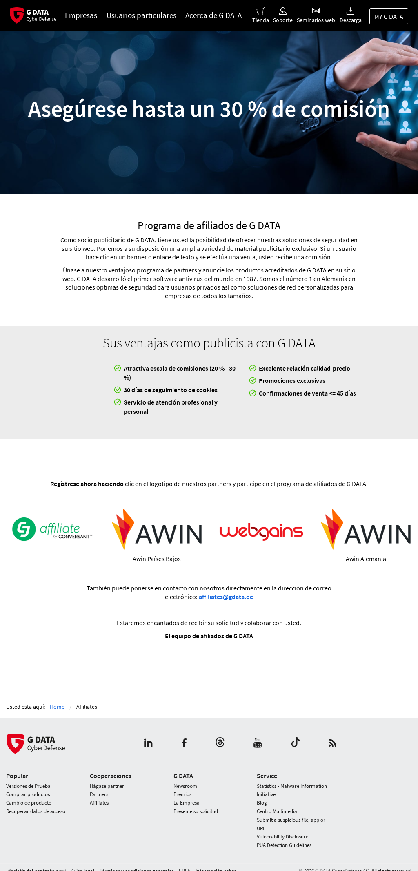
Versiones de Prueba (28, 786)
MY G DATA (388, 16)
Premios (182, 794)
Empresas (81, 15)
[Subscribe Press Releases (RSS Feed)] (332, 743)
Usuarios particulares (141, 15)
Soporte (283, 20)
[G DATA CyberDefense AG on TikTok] (295, 743)
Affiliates (99, 802)
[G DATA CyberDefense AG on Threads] (220, 743)
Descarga (350, 20)
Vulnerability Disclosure (282, 836)
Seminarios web (316, 20)
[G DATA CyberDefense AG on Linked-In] (148, 743)
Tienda (260, 20)
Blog (262, 802)
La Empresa (186, 802)
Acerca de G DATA (213, 15)
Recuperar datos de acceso (35, 811)
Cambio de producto (28, 802)
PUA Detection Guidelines (284, 845)
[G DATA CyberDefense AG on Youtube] (257, 743)
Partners (99, 794)
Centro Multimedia (277, 811)
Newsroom (185, 786)
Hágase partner (107, 786)
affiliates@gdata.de (226, 596)
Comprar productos (28, 794)
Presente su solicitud (195, 811)
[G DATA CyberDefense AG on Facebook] (184, 743)
